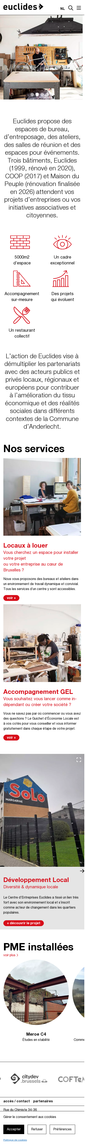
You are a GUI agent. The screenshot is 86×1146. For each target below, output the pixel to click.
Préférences (62, 1129)
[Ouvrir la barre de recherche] (70, 8)
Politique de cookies (15, 1140)
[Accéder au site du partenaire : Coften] (66, 1077)
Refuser (37, 1129)
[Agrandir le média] (79, 759)
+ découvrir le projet (23, 923)
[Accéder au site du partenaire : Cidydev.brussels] (22, 1077)
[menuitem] (16, 1100)
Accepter (14, 1129)
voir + (11, 598)
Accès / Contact (16, 1100)
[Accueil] (23, 6)
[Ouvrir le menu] (79, 7)
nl (62, 9)
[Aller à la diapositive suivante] (82, 870)
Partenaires (43, 1100)
